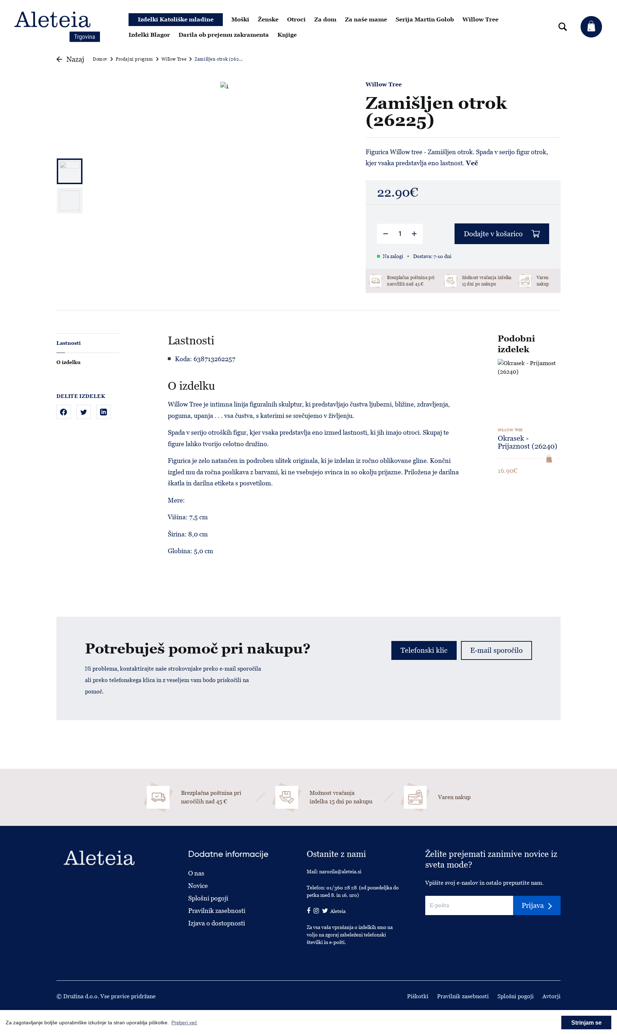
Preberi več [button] (184, 1022)
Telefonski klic (424, 650)
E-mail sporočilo (496, 650)
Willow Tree (384, 84)
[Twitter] (83, 412)
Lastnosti (68, 343)
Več (472, 163)
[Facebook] (63, 412)
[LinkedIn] (103, 412)
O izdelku (68, 362)
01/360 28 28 (341, 887)
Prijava (533, 905)
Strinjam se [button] (586, 1023)
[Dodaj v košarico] (549, 458)
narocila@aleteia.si (340, 871)
